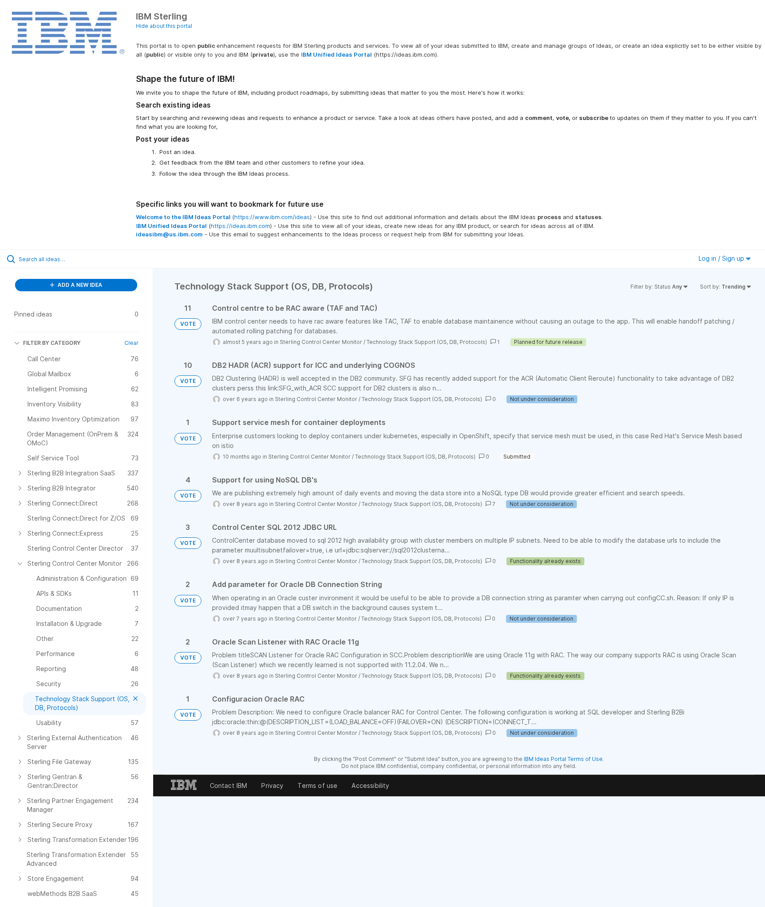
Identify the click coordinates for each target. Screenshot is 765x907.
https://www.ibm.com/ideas (272, 216)
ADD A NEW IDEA (79, 285)
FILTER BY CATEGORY (52, 343)
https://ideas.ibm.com (240, 225)
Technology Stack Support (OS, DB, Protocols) (427, 342)
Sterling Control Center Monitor (321, 342)
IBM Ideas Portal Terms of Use (563, 759)
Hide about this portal (164, 26)
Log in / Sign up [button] (722, 258)
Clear (131, 343)
